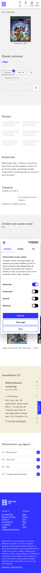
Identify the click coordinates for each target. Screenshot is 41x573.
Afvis (20, 329)
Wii (31, 72)
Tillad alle (20, 316)
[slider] (20, 33)
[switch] (35, 291)
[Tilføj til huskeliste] (36, 87)
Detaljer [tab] (20, 249)
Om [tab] (33, 249)
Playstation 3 (8, 72)
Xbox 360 (21, 72)
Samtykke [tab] (7, 249)
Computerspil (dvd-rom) (12, 78)
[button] (20, 452)
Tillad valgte (20, 322)
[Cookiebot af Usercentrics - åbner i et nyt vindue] (28, 242)
